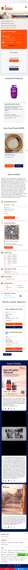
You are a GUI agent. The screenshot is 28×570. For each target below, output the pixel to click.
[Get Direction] (20, 296)
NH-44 (6, 536)
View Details (9, 166)
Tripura (14, 271)
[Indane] (7, 7)
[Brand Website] (20, 565)
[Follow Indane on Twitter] (13, 565)
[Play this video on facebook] (14, 434)
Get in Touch (14, 60)
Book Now (18, 166)
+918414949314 (8, 320)
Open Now (18, 42)
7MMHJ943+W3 (7, 295)
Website (14, 324)
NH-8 (2, 536)
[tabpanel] (14, 15)
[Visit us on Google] (11, 565)
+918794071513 (8, 345)
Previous (2, 102)
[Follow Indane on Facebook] (8, 565)
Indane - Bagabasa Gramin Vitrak (13, 309)
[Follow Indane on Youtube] (17, 565)
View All (18, 217)
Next (26, 102)
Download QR (8, 247)
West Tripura (15, 272)
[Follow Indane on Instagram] (15, 565)
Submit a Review (9, 217)
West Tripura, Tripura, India (9, 297)
